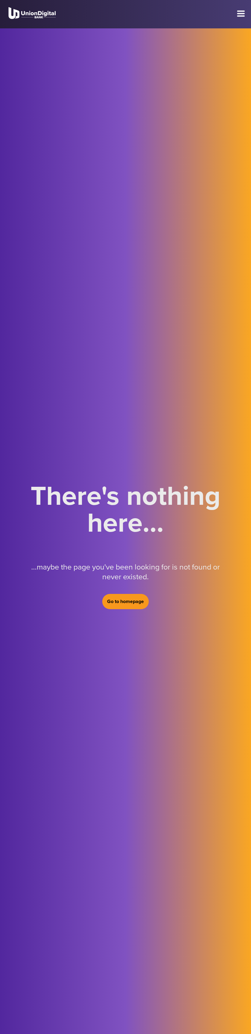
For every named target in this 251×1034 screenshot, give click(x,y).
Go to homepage (125, 601)
